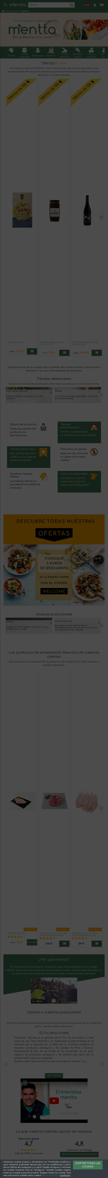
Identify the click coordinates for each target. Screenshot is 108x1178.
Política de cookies (50, 1175)
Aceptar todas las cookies (87, 1165)
